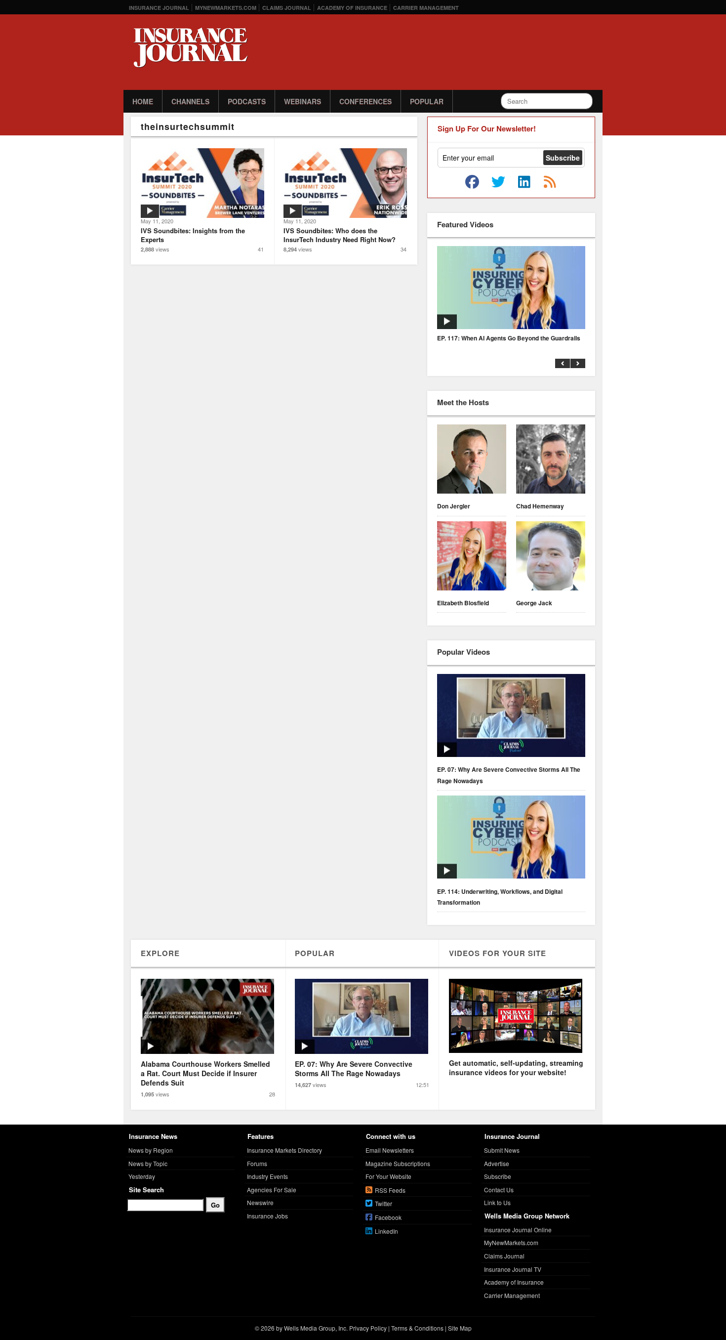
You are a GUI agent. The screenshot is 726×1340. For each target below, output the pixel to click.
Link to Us (497, 1202)
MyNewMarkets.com (225, 7)
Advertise (496, 1163)
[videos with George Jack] (550, 557)
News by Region (150, 1150)
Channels (190, 101)
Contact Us (499, 1189)
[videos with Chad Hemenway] (550, 460)
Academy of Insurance (352, 7)
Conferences (365, 101)
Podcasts (247, 101)
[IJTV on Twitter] (498, 182)
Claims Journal (286, 7)
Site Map (460, 1328)
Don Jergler (453, 506)
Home (142, 101)
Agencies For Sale (271, 1189)
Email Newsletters (389, 1150)
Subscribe (497, 1176)
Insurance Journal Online (518, 1229)
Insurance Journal (159, 7)
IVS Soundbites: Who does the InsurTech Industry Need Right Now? (339, 235)
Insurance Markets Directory (284, 1150)
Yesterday (141, 1176)
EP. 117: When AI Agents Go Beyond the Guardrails (508, 338)
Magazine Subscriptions (397, 1163)
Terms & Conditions (417, 1328)
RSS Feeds (390, 1190)
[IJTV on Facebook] (472, 182)
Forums (257, 1163)
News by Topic (147, 1163)
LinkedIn (386, 1231)
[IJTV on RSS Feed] (549, 182)
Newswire (260, 1202)
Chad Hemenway (540, 506)
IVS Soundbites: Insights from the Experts (193, 235)
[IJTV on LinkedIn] (524, 182)
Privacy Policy (368, 1328)
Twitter (383, 1203)
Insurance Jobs (267, 1216)
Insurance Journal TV (512, 1269)
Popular (427, 101)
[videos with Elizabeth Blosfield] (471, 557)
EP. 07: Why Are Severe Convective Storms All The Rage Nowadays (508, 775)
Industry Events (267, 1176)
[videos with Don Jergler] (471, 460)
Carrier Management (426, 7)
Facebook (388, 1217)
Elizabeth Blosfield (463, 602)
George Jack (534, 602)
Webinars (302, 101)
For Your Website (388, 1176)
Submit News (502, 1150)
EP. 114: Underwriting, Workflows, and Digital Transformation (500, 897)
